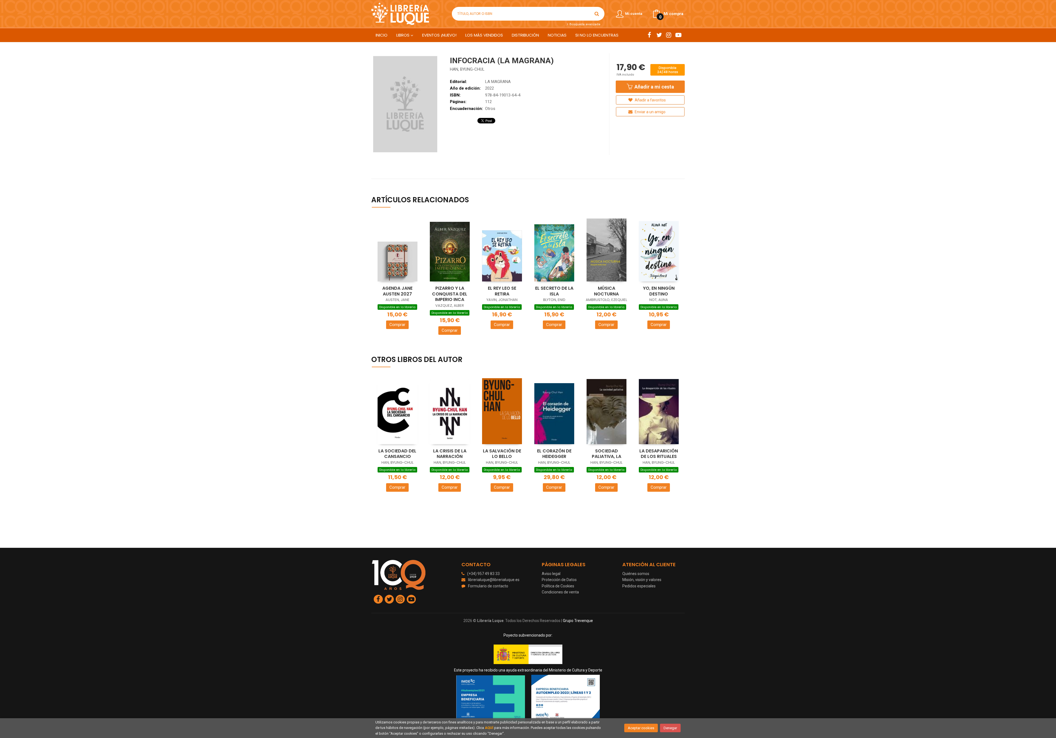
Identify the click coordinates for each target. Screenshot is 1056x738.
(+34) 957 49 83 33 (483, 573)
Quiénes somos (635, 573)
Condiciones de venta (560, 592)
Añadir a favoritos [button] (650, 100)
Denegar (670, 728)
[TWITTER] (659, 35)
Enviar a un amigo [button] (650, 112)
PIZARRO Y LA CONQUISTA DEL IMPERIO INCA (449, 294)
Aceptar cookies (641, 728)
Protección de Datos (559, 579)
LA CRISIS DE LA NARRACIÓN (449, 454)
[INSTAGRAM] (668, 35)
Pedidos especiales (639, 586)
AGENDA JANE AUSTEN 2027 (397, 291)
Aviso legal (551, 573)
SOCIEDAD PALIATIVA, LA (606, 454)
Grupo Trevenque (578, 620)
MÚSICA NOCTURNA (606, 291)
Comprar (397, 324)
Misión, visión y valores (641, 579)
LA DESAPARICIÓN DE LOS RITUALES (658, 454)
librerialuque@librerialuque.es (493, 579)
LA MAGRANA (498, 81)
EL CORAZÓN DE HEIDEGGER (554, 454)
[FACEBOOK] (649, 35)
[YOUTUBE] (678, 35)
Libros (403, 35)
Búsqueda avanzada (584, 24)
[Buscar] (596, 14)
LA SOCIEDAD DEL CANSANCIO (397, 454)
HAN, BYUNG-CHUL (467, 69)
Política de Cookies (558, 586)
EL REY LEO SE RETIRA (502, 291)
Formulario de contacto (488, 586)
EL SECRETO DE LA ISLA (554, 291)
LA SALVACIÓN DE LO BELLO (502, 454)
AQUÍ (489, 728)
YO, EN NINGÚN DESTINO (659, 291)
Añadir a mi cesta (653, 87)
